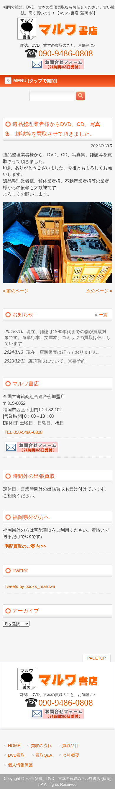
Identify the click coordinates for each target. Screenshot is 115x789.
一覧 (103, 314)
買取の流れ (41, 745)
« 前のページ (16, 291)
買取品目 (70, 745)
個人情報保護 (20, 765)
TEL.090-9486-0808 (23, 432)
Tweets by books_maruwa (29, 586)
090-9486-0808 (65, 53)
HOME (14, 745)
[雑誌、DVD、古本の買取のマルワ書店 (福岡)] (57, 37)
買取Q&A (43, 755)
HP (40, 784)
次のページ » (99, 291)
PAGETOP (96, 658)
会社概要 (71, 755)
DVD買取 (16, 755)
